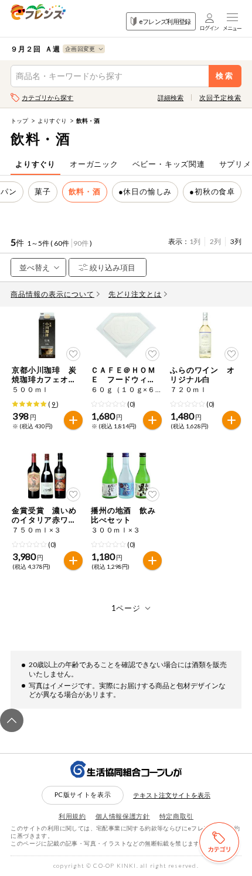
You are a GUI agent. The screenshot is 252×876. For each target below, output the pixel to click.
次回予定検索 (220, 97)
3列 (235, 241)
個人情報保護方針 (123, 816)
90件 (80, 243)
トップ (19, 120)
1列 (194, 241)
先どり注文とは (135, 294)
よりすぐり (52, 120)
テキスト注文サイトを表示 (171, 795)
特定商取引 (176, 816)
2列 (215, 241)
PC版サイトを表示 (83, 794)
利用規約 (72, 816)
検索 (225, 75)
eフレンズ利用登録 (165, 21)
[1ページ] (126, 608)
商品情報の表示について (52, 294)
